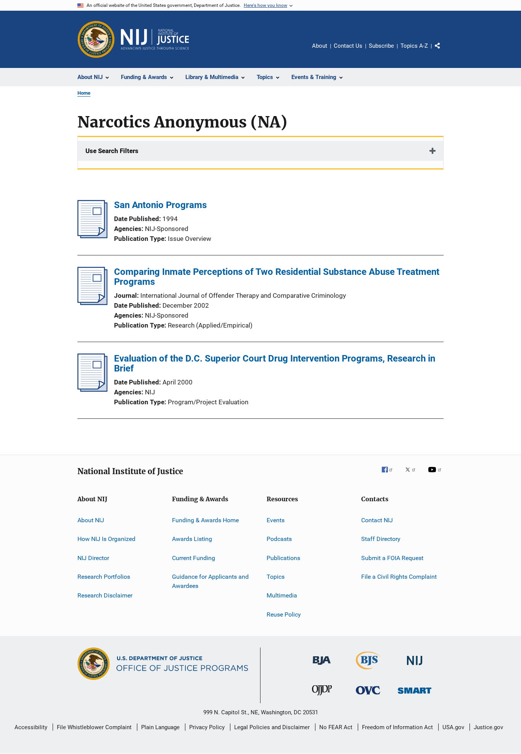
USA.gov (453, 727)
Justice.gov (488, 727)
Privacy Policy (207, 727)
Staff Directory (380, 538)
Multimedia (282, 595)
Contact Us (348, 45)
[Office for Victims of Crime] (368, 695)
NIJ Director (93, 558)
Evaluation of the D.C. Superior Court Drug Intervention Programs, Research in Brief (274, 363)
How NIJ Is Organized (106, 538)
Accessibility (30, 727)
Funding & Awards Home (205, 520)
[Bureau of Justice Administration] (322, 666)
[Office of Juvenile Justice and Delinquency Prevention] (322, 696)
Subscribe (381, 45)
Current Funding (193, 558)
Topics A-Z (414, 45)
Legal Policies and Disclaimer (272, 727)
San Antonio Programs (160, 205)
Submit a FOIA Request (392, 558)
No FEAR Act (335, 727)
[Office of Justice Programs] (96, 39)
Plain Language (160, 727)
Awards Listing (192, 538)
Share (443, 51)
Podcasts (279, 538)
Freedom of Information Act (397, 727)
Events (276, 520)
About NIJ (90, 520)
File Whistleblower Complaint (94, 727)
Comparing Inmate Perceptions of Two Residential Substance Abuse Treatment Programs (276, 276)
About (319, 45)
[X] (413, 475)
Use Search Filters (111, 151)
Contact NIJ (377, 520)
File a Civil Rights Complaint (399, 576)
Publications (283, 558)
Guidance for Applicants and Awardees (210, 581)
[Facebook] (390, 475)
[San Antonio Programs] (92, 236)
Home (83, 93)
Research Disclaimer (104, 595)
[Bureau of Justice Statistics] (368, 670)
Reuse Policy (284, 614)
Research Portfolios (103, 576)
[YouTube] (436, 475)
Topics (276, 576)
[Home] (155, 39)
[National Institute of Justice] (414, 666)
